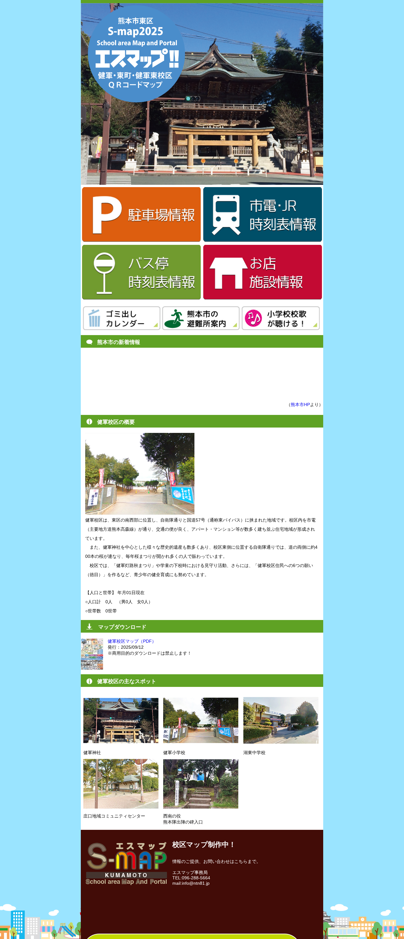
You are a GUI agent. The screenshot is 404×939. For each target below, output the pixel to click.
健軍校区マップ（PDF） (132, 641)
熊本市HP (300, 404)
